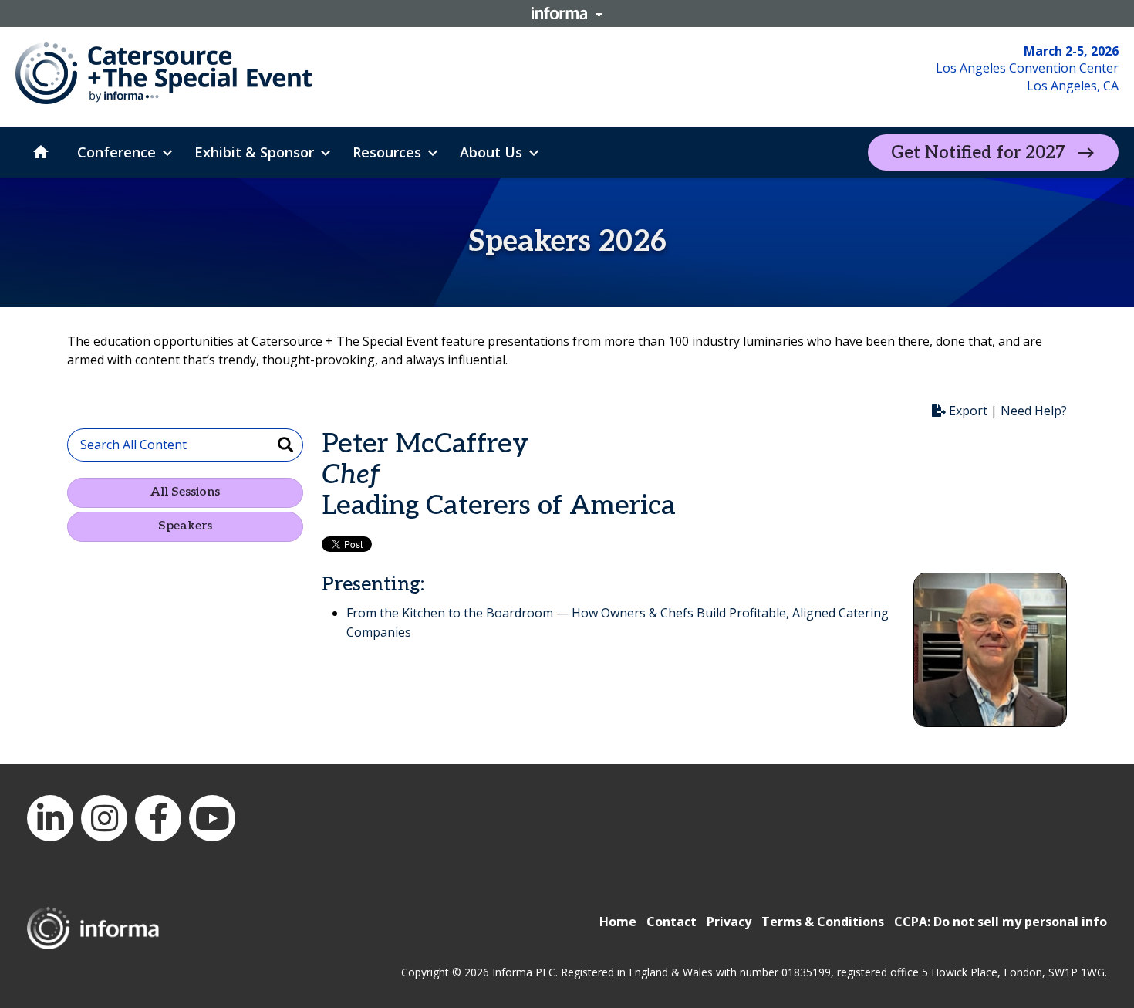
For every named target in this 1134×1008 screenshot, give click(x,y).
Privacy (729, 921)
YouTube (212, 818)
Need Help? (1034, 410)
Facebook (158, 818)
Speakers (185, 526)
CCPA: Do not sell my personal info (1000, 921)
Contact (671, 921)
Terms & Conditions (822, 921)
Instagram (104, 818)
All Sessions (185, 492)
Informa (567, 13)
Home (617, 921)
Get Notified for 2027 (978, 153)
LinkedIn (50, 818)
